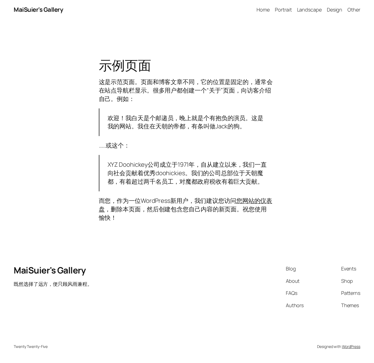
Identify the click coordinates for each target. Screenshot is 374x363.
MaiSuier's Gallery (38, 9)
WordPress (351, 346)
